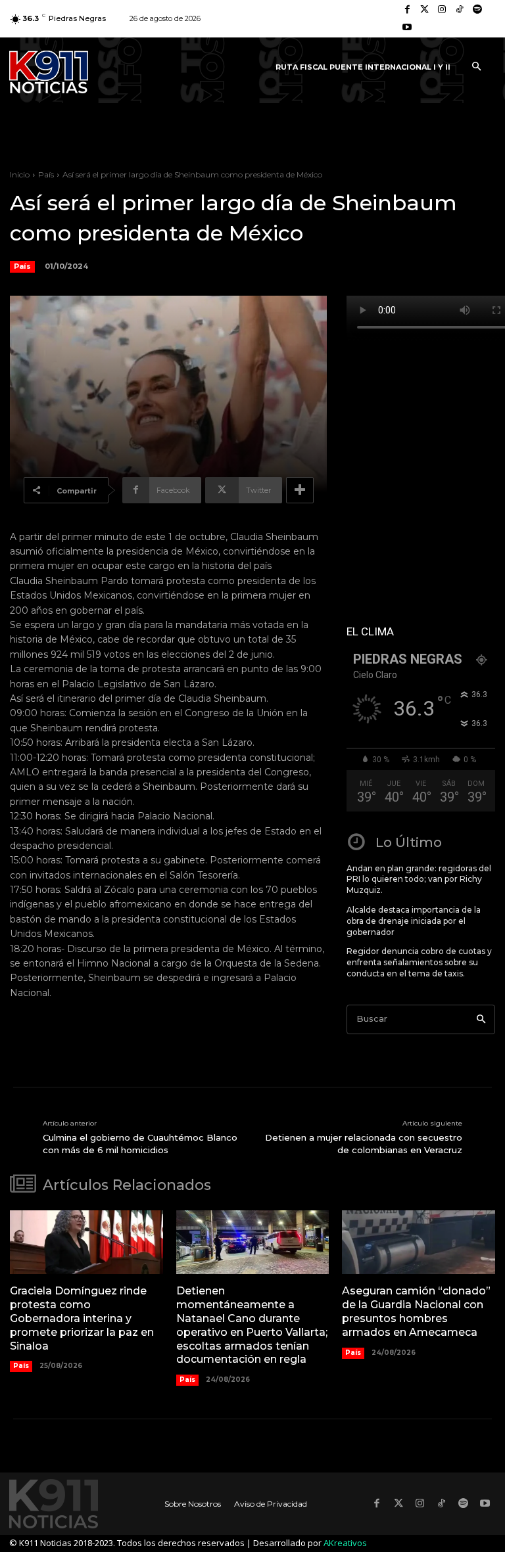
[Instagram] (442, 10)
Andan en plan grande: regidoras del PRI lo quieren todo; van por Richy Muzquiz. (419, 879)
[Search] (481, 1019)
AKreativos (345, 1543)
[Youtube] (407, 28)
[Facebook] (407, 10)
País (46, 174)
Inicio (20, 174)
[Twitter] (425, 10)
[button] (476, 67)
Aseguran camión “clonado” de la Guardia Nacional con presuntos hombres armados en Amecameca (416, 1311)
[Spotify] (477, 10)
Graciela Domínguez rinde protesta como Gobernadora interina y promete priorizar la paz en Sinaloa (82, 1318)
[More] (300, 490)
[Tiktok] (460, 10)
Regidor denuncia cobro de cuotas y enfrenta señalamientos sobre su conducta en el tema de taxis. (419, 962)
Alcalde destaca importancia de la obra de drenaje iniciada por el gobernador (414, 921)
